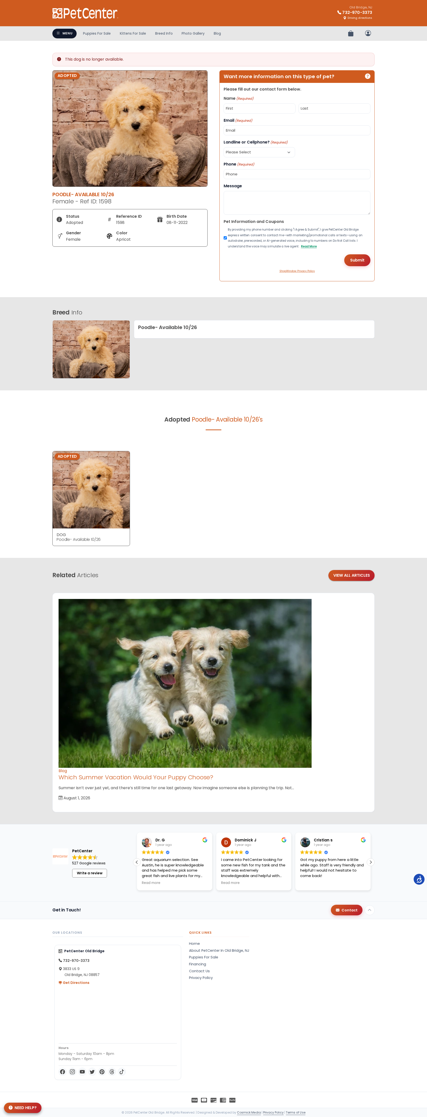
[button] (370, 862)
